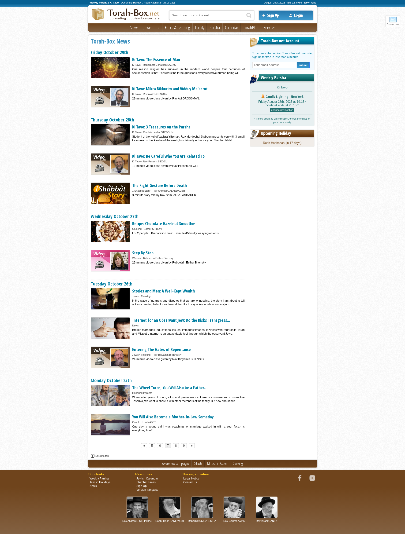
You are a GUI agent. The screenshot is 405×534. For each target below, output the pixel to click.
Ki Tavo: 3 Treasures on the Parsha (161, 127)
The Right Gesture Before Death (159, 185)
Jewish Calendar (147, 478)
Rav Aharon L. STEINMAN (137, 520)
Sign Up (273, 15)
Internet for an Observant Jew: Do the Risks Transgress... (181, 320)
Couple (136, 422)
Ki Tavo (136, 64)
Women (136, 258)
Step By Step (143, 253)
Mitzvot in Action (217, 463)
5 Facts (198, 463)
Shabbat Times (146, 482)
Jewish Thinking (141, 296)
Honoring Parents (142, 392)
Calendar (231, 27)
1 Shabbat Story (141, 190)
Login (298, 15)
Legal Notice (191, 478)
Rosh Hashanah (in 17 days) (282, 143)
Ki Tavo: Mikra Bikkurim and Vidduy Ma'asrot (170, 88)
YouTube (312, 478)
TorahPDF (250, 27)
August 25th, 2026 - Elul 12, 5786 (283, 2)
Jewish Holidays (100, 482)
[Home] (126, 14)
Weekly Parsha (273, 77)
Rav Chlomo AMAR (234, 520)
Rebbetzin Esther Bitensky (158, 258)
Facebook (299, 478)
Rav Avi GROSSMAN (155, 94)
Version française (147, 489)
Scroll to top (102, 455)
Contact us (393, 24)
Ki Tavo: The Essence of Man (156, 59)
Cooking (137, 228)
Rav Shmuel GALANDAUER (169, 190)
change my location (282, 110)
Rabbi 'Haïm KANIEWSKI (169, 520)
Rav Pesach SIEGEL (155, 161)
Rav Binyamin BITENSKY (167, 354)
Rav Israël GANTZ (266, 520)
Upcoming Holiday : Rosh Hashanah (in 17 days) (148, 2)
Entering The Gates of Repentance (161, 349)
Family (199, 27)
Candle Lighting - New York (285, 96)
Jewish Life (152, 27)
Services (269, 27)
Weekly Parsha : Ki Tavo (104, 2)
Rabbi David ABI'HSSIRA (202, 520)
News (134, 27)
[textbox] (211, 15)
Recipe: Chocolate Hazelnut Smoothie (163, 223)
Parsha (214, 27)
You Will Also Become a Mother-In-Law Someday (173, 417)
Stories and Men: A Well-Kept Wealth (163, 291)
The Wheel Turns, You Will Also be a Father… (169, 387)
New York (310, 2)
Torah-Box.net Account (280, 41)
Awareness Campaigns (175, 463)
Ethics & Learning (177, 27)
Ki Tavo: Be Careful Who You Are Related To (168, 156)
